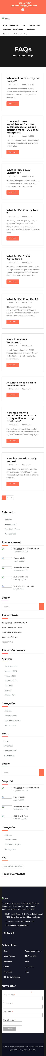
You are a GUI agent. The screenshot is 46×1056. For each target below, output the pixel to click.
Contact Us (29, 967)
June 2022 (9, 686)
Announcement (11, 524)
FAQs (27, 972)
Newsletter (8, 961)
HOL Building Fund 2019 (24, 586)
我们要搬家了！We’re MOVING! (26, 549)
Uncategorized (10, 534)
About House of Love (33, 951)
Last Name (8, 1012)
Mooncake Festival (21, 568)
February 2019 (10, 695)
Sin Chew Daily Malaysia (13, 866)
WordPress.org (9, 755)
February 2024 (10, 676)
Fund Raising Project (12, 529)
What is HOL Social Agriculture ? (18, 257)
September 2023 (11, 681)
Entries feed (8, 746)
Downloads (8, 972)
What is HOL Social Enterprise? (18, 171)
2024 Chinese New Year (12, 632)
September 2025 (11, 666)
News (27, 961)
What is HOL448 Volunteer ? (16, 341)
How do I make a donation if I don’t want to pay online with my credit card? (21, 417)
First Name (8, 1003)
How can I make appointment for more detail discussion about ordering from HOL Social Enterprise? (22, 127)
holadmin (14, 84)
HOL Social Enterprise (12, 977)
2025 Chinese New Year (12, 628)
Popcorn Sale (19, 558)
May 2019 (8, 690)
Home (6, 951)
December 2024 (11, 671)
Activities (8, 520)
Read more (12, 103)
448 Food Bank (30, 956)
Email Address (9, 995)
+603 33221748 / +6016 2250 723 (19, 921)
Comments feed (10, 751)
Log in (6, 741)
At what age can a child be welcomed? (21, 384)
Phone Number (9, 1020)
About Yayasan (9, 956)
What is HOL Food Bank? (22, 299)
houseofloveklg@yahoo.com (17, 925)
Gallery (6, 967)
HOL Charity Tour (21, 577)
